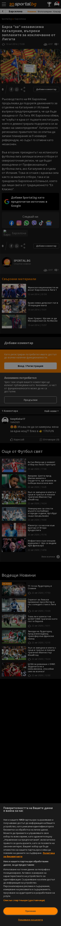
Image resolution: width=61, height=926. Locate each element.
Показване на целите (30, 919)
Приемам (30, 911)
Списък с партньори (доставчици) (24, 900)
